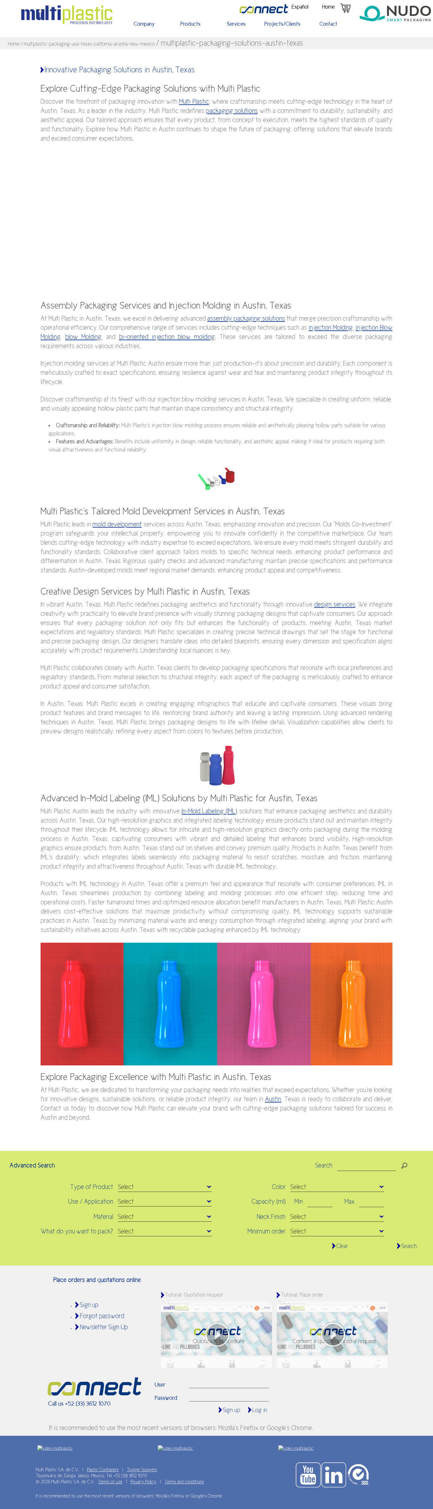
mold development (117, 524)
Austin (273, 1099)
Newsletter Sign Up (104, 1327)
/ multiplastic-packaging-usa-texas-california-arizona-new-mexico (88, 44)
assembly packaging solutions (246, 318)
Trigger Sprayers (142, 1469)
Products (190, 24)
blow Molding (83, 336)
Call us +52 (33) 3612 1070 (79, 1403)
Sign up (89, 1304)
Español (300, 6)
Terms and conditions (184, 1481)
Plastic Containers (103, 1469)
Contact (328, 24)
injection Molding (331, 327)
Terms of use (110, 1481)
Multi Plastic (194, 101)
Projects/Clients (282, 24)
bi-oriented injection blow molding (167, 336)
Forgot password (102, 1315)
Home (328, 6)
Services (236, 24)
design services (334, 604)
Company (144, 24)
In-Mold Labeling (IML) (209, 811)
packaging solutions (232, 110)
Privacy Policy (143, 1481)
